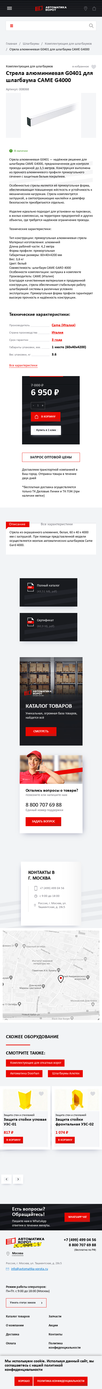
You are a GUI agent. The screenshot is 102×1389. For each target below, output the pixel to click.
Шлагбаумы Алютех (65, 1073)
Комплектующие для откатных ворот (35, 1063)
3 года (57, 340)
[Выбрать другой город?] (85, 8)
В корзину (48, 416)
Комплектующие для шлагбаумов (68, 44)
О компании (15, 1325)
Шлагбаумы (31, 44)
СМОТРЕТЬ (41, 731)
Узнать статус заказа (23, 1302)
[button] (6, 1179)
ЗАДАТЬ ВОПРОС (43, 821)
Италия (57, 332)
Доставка (12, 1334)
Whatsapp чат (77, 1217)
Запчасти (55, 1316)
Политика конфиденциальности (64, 1346)
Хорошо (24, 1381)
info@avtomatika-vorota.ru (29, 1269)
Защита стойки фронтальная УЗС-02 (75, 1122)
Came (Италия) (63, 325)
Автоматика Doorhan (24, 1073)
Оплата (11, 1343)
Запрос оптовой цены (51, 457)
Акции (53, 1325)
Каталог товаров (11, 25)
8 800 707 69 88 (44, 805)
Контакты (55, 1334)
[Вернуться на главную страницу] (51, 8)
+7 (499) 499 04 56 (52, 888)
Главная (11, 44)
